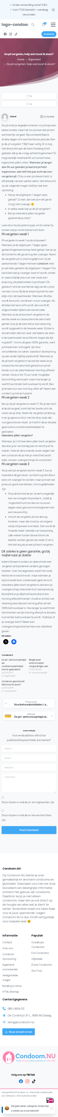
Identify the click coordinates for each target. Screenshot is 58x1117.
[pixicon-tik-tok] (34, 1081)
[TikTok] (16, 34)
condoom (42, 263)
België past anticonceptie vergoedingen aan (38, 663)
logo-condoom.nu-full (13, 24)
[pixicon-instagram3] (27, 1081)
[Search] (33, 24)
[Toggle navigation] (53, 24)
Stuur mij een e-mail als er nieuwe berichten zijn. (27, 817)
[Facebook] (5, 34)
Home (20, 59)
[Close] (53, 9)
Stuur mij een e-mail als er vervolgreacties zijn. (28, 802)
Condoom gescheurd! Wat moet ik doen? (13, 683)
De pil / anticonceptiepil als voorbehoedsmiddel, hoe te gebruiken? (14, 664)
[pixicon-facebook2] (21, 1081)
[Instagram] (10, 34)
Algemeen (34, 59)
